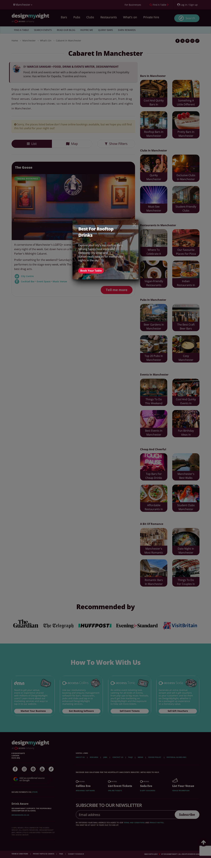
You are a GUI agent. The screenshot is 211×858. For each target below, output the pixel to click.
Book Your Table (91, 270)
